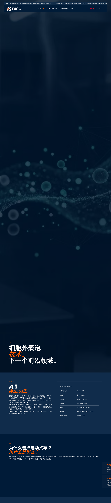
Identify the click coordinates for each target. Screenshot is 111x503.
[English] (91, 8)
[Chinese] (93, 8)
